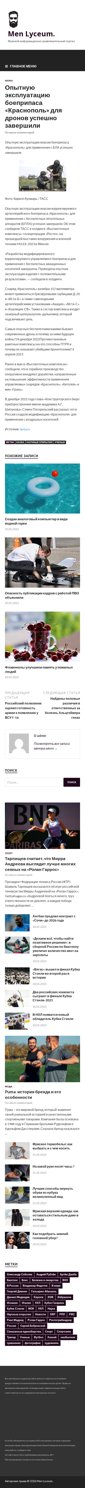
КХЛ (37, 1302)
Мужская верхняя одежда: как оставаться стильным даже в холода (55, 1215)
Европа (38, 1297)
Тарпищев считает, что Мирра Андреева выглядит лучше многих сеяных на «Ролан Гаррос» (40, 864)
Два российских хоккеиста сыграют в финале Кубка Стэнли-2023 (53, 996)
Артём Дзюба (68, 1274)
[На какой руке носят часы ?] (17, 1180)
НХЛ (40, 1308)
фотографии (33, 1342)
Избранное (64, 1297)
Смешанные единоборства (24, 1331)
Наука (9, 80)
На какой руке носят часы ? (54, 1166)
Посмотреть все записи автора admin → (52, 746)
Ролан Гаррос (36, 1320)
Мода (8, 1086)
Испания (12, 1302)
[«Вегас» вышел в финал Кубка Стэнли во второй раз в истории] (17, 983)
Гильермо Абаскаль (44, 1291)
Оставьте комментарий (19, 132)
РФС (72, 1314)
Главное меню (23, 66)
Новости (40, 1314)
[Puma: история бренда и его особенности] (42, 1083)
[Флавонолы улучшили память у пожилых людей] (42, 663)
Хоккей (52, 1337)
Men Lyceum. (31, 34)
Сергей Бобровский (32, 1325)
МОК (31, 1308)
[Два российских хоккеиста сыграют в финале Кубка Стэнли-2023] (17, 1006)
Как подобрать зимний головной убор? (50, 1236)
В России (13, 1285)
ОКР (52, 1314)
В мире (56, 1285)
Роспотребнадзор (60, 1320)
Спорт (9, 853)
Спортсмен (64, 1331)
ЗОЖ (50, 1297)
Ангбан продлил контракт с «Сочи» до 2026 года (54, 918)
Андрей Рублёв (46, 1274)
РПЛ (62, 1314)
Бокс (25, 1280)
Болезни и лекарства (45, 1280)
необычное (68, 1337)
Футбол (38, 1337)
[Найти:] (42, 782)
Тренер (11, 1337)
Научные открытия (39, 442)
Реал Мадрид (15, 1320)
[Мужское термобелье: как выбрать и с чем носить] (17, 1158)
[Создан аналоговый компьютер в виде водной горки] (42, 514)
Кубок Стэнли (15, 1308)
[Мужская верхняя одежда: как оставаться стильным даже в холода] (17, 1225)
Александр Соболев (19, 1274)
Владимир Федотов (35, 1285)
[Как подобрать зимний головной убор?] (17, 1247)
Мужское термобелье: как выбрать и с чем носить (52, 1146)
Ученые (60, 442)
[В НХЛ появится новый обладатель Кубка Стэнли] (17, 1028)
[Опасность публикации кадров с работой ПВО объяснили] (42, 588)
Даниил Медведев (18, 1297)
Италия (26, 1302)
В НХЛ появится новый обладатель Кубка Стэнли (53, 1017)
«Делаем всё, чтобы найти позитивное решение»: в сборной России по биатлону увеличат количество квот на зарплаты (56, 947)
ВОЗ (65, 1280)
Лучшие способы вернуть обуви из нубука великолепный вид (53, 1193)
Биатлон (12, 1280)
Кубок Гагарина (54, 1302)
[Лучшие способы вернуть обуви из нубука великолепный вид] (17, 1202)
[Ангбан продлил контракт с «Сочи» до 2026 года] (17, 930)
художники (52, 1342)
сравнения (14, 1342)
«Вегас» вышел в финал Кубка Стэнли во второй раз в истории (56, 973)
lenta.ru (25, 429)
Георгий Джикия (17, 1291)
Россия (11, 1325)
